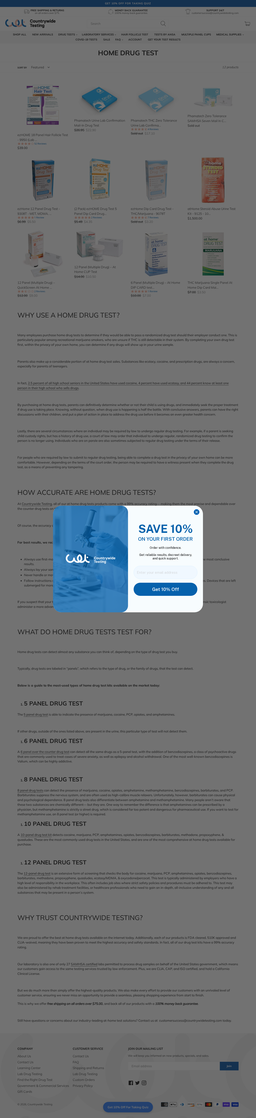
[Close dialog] (196, 512)
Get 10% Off (165, 589)
